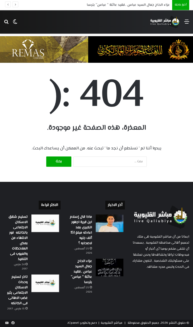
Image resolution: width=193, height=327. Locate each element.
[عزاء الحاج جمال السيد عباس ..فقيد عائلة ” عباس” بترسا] (109, 267)
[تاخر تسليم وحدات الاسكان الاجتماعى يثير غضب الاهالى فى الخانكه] (45, 283)
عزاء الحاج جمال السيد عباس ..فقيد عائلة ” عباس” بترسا (128, 5)
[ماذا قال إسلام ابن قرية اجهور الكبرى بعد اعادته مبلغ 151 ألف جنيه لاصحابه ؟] (109, 223)
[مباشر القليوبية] (165, 22)
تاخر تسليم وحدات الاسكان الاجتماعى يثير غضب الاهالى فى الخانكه (17, 290)
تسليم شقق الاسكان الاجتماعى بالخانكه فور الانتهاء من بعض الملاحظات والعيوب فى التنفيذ (18, 238)
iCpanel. (73, 322)
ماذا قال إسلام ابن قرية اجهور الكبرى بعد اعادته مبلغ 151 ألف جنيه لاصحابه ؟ (81, 230)
